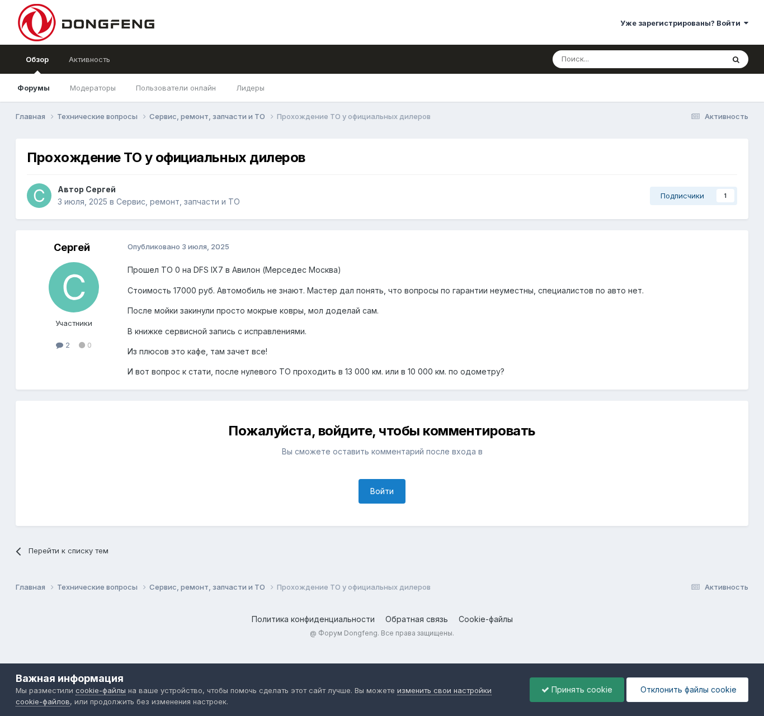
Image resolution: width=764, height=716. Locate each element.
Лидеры (250, 87)
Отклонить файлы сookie (687, 689)
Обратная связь (416, 619)
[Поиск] (736, 59)
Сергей (101, 189)
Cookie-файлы (486, 619)
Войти (382, 491)
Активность (89, 59)
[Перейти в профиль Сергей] (39, 195)
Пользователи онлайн (176, 87)
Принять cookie (580, 689)
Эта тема (694, 59)
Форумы (33, 87)
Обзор (37, 59)
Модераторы (93, 87)
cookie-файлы (101, 690)
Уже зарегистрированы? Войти (682, 22)
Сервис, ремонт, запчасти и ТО (178, 201)
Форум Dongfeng (348, 633)
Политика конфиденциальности (313, 619)
